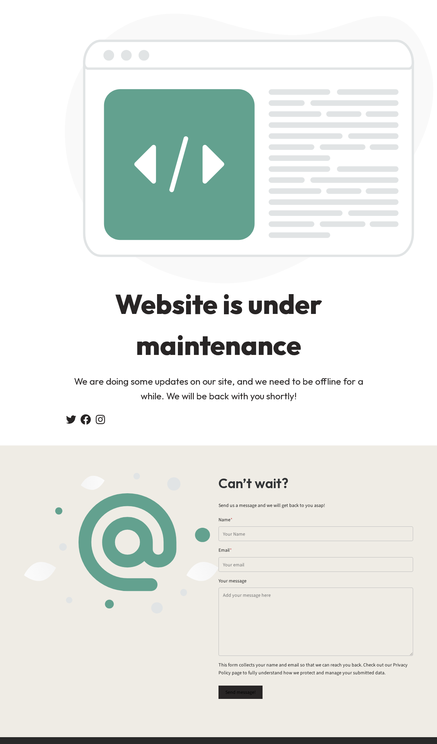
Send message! (240, 692)
